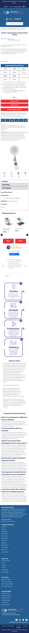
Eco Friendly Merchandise (12, 125)
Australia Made (5, 572)
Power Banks (4, 547)
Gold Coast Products (6, 581)
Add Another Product (14, 109)
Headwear (4, 549)
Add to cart (14, 101)
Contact (6, 6)
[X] (3, 120)
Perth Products (5, 602)
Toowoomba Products (6, 586)
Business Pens (4, 545)
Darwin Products (5, 605)
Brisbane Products (5, 579)
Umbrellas (3, 540)
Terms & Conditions (18, 626)
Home (2, 28)
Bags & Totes (4, 538)
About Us (3, 563)
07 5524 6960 (8, 519)
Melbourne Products (6, 595)
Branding (3, 565)
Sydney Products (5, 593)
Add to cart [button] (8, 241)
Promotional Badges (15, 127)
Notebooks (4, 526)
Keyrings (3, 529)
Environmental (10, 626)
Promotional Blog (5, 560)
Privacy (3, 626)
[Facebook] (7, 120)
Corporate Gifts (5, 552)
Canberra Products (6, 600)
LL (4, 130)
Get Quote (14, 105)
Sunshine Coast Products (7, 584)
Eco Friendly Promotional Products (12, 28)
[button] (24, 7)
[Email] (12, 120)
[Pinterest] (21, 120)
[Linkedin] (16, 120)
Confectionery (4, 533)
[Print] (25, 120)
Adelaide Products (5, 598)
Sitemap (25, 626)
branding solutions (18, 90)
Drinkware (3, 543)
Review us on (13, 254)
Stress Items (4, 536)
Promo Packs (4, 570)
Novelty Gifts (4, 531)
